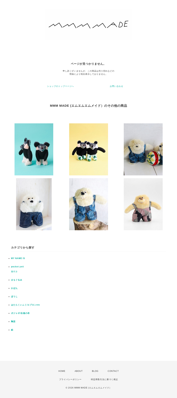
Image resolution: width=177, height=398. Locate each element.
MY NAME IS (18, 258)
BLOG (95, 371)
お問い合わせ (116, 86)
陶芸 (13, 321)
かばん (14, 288)
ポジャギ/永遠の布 (20, 313)
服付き (14, 271)
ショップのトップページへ (60, 86)
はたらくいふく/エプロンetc (25, 305)
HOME (61, 371)
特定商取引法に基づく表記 (104, 379)
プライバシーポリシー (70, 379)
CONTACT (113, 371)
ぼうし (14, 296)
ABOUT (79, 371)
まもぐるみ (16, 280)
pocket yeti (17, 266)
